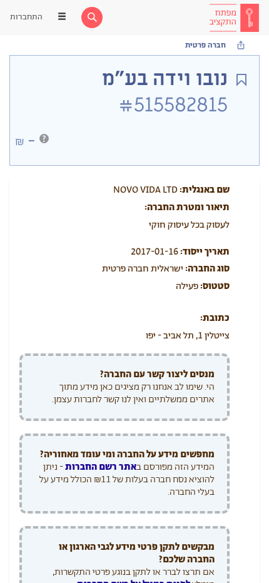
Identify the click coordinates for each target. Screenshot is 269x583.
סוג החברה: (207, 268)
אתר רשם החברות (100, 467)
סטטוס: (215, 286)
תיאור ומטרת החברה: (187, 207)
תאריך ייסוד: (205, 251)
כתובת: (215, 318)
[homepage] (234, 17)
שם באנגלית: (205, 189)
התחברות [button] (26, 17)
